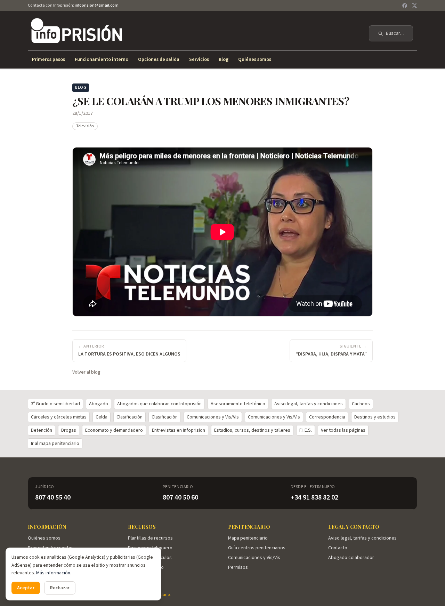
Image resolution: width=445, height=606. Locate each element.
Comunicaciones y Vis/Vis (213, 417)
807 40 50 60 (180, 497)
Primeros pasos (48, 59)
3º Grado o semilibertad (55, 403)
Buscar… (395, 33)
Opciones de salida (158, 59)
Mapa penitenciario (248, 538)
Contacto (337, 547)
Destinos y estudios (375, 417)
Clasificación (129, 417)
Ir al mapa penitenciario (55, 443)
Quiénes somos (254, 59)
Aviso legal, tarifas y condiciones (308, 403)
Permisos (238, 567)
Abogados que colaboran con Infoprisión (159, 403)
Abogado (98, 403)
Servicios (199, 59)
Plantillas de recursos (150, 538)
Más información (53, 572)
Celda (101, 417)
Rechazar (60, 587)
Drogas (68, 430)
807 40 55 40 (53, 497)
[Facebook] (404, 5)
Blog (223, 59)
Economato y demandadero (114, 430)
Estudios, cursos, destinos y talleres (252, 430)
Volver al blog (86, 372)
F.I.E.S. (305, 430)
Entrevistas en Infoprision (178, 430)
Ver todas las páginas (343, 430)
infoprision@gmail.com (97, 5)
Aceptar (25, 587)
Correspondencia (327, 417)
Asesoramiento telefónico (238, 403)
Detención (41, 430)
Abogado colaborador (351, 557)
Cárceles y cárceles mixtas (59, 417)
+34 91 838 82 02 (314, 497)
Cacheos (361, 403)
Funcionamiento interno (101, 59)
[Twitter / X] (414, 5)
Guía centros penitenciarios (256, 547)
